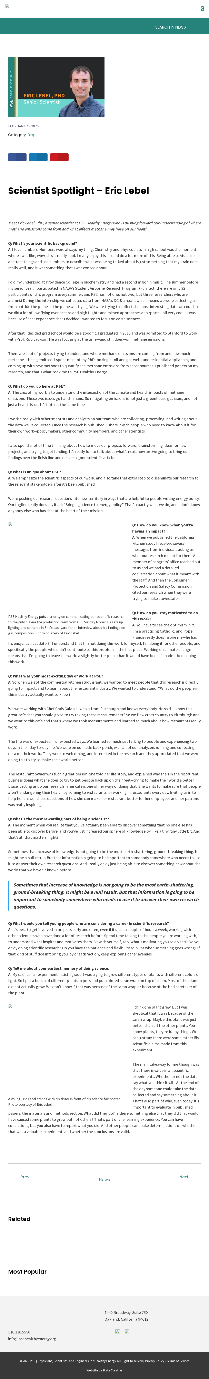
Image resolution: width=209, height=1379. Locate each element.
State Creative (112, 1370)
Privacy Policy (155, 1361)
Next (184, 1177)
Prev (24, 1177)
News (104, 1179)
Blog (32, 134)
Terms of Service (177, 1361)
